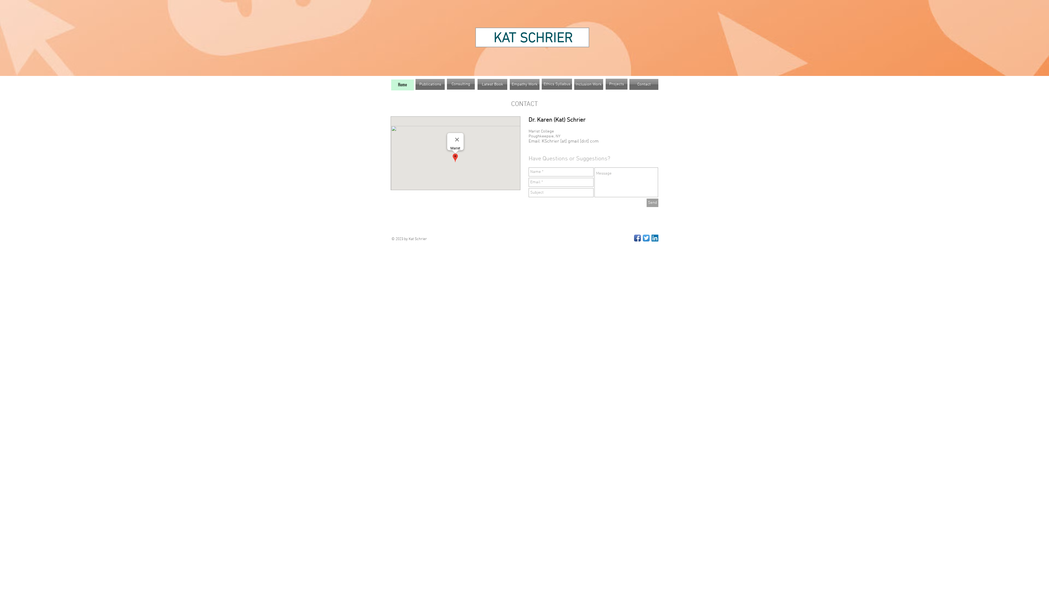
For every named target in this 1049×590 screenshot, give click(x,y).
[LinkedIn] (655, 238)
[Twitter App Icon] (646, 238)
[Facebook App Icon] (637, 238)
